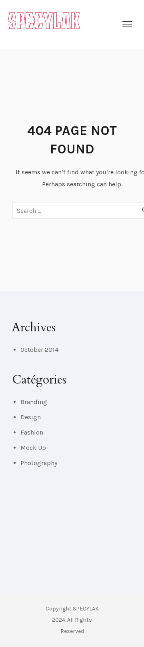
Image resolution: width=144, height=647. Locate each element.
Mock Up (33, 447)
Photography (38, 463)
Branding (33, 402)
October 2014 (39, 349)
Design (30, 417)
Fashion (31, 432)
